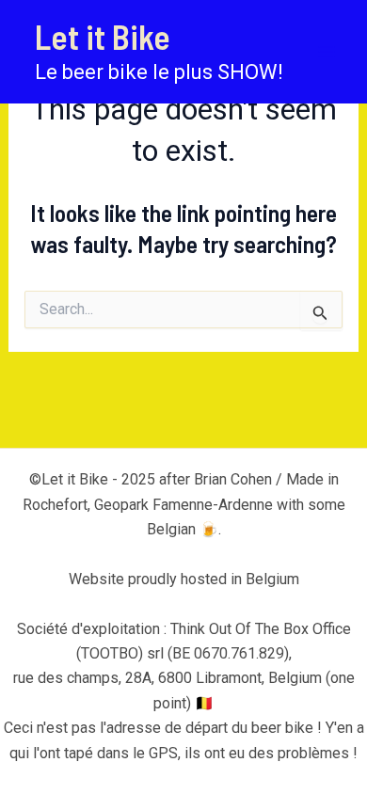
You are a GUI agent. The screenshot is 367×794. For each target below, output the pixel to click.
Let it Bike (102, 36)
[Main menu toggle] (327, 51)
